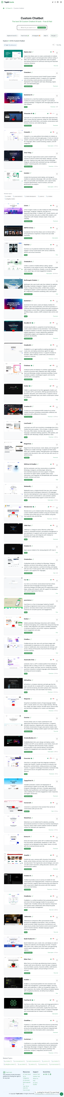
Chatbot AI (27, 875)
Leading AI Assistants (29, 593)
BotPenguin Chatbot (31, 280)
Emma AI (27, 836)
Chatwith (27, 132)
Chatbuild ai (28, 261)
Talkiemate (28, 916)
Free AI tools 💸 (25, 35)
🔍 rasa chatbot (22, 1064)
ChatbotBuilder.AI (30, 738)
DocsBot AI (28, 323)
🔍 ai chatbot (8, 196)
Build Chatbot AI (29, 939)
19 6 (53, 1000)
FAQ (34, 1080)
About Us (35, 1078)
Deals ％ (46, 35)
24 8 (53, 365)
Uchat (26, 205)
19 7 (53, 406)
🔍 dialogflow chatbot (10, 199)
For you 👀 (54, 35)
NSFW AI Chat (28, 228)
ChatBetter (28, 896)
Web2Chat (27, 818)
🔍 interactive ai (42, 1064)
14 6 (50, 758)
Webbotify (27, 486)
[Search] (61, 1094)
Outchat (27, 717)
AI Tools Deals (27, 1074)
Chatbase (27, 365)
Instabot (27, 173)
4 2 (53, 875)
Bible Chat (27, 959)
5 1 (53, 938)
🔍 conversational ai (17, 196)
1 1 (53, 464)
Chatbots (27, 457)
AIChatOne (28, 680)
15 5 (50, 113)
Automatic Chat (29, 660)
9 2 (53, 579)
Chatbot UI (27, 546)
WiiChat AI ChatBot (30, 464)
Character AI (28, 113)
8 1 (50, 506)
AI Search (9, 8)
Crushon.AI (28, 406)
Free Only (59, 45)
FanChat (27, 244)
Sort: (11, 45)
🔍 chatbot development (30, 196)
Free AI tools (26, 1090)
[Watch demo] (13, 100)
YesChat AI (28, 1000)
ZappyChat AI (28, 780)
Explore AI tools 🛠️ (12, 35)
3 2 (53, 896)
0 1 (53, 52)
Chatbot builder (28, 66)
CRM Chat (27, 525)
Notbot (26, 619)
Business (27, 811)
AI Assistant (27, 889)
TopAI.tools (9, 1072)
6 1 (53, 227)
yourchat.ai (28, 600)
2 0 (53, 345)
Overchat (27, 758)
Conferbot (27, 1039)
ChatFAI (26, 855)
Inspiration (27, 973)
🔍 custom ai (41, 196)
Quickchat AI (28, 95)
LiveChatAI (27, 423)
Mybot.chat (28, 52)
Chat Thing (28, 152)
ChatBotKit (28, 345)
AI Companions (28, 238)
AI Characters (28, 125)
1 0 (53, 132)
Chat (26, 107)
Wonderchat (28, 507)
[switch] (54, 44)
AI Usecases (26, 1080)
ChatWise (27, 1020)
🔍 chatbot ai (32, 1064)
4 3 (53, 698)
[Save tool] (57, 53)
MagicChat (27, 444)
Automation (27, 848)
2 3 (53, 959)
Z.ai (25, 580)
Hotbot (26, 386)
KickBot (26, 979)
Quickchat (27, 301)
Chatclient (27, 72)
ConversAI (27, 803)
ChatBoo (27, 639)
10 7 (53, 323)
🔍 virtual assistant (54, 1064)
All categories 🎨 (36, 35)
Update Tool (36, 1076)
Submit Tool (36, 1074)
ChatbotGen (28, 559)
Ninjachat (27, 699)
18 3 (53, 386)
